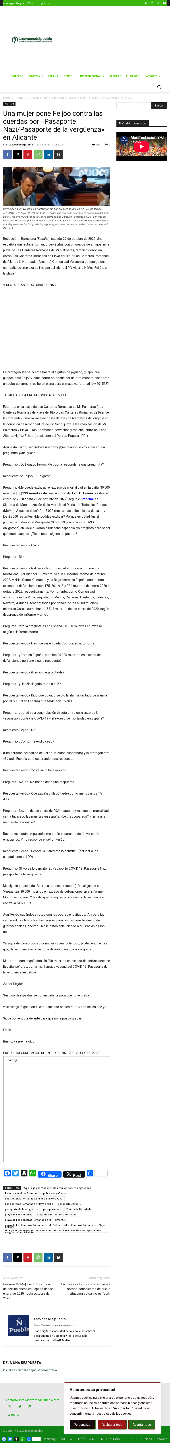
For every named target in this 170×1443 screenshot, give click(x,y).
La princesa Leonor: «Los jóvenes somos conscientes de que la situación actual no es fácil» (85, 1289)
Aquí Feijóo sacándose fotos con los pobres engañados (57, 1188)
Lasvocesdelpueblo (20, 144)
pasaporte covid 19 (69, 1203)
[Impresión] (58, 154)
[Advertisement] (118, 39)
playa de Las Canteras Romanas (56, 1214)
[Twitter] (146, 3)
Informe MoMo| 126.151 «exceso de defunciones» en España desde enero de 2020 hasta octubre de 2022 (28, 1291)
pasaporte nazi (52, 1209)
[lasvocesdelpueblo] (33, 39)
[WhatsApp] (38, 154)
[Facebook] (152, 3)
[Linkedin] (48, 154)
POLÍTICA (19, 98)
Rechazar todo (112, 1424)
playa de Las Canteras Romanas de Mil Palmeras (35, 1219)
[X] (17, 154)
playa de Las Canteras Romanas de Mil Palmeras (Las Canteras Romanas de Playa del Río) (55, 1225)
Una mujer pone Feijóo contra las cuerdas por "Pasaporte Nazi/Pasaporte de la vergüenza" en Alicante (53, 1231)
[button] (159, 87)
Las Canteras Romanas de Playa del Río (29, 1203)
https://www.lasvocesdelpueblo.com (54, 1325)
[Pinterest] (27, 154)
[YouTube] (164, 3)
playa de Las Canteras (18, 1214)
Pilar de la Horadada (78, 1209)
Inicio (6, 98)
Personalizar (83, 1424)
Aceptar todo (142, 1424)
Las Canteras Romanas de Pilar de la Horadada (34, 1198)
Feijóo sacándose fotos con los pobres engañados (35, 1193)
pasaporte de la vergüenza (21, 1209)
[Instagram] (158, 3)
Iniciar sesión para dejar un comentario (30, 1370)
